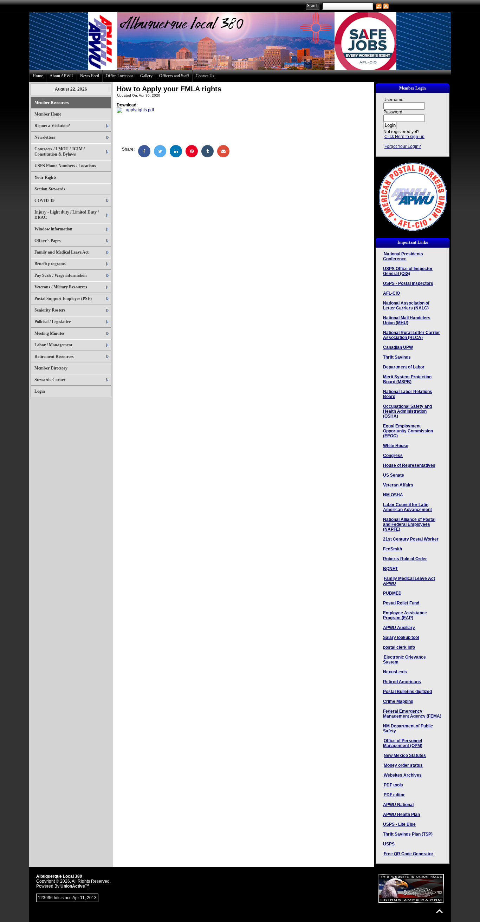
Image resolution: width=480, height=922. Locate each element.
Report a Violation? (52, 125)
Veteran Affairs (398, 485)
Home (38, 75)
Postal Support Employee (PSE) (63, 298)
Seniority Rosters (49, 310)
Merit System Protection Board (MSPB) (407, 379)
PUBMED (392, 593)
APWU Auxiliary (399, 627)
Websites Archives (403, 775)
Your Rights (45, 177)
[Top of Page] (439, 911)
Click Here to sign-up (404, 136)
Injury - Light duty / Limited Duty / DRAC (66, 215)
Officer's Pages (47, 240)
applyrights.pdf (140, 109)
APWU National (398, 804)
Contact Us (205, 75)
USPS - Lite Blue (399, 824)
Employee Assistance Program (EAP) (405, 615)
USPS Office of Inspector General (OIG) (408, 271)
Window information (53, 229)
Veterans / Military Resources (60, 287)
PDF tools (393, 785)
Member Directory (50, 368)
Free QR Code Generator (408, 853)
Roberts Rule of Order (405, 558)
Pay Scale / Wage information (60, 275)
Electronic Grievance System (404, 660)
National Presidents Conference (403, 256)
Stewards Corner (49, 379)
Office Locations (120, 75)
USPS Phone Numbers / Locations (65, 165)
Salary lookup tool (401, 637)
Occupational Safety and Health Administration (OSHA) (407, 411)
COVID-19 (44, 200)
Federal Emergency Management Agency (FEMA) (412, 714)
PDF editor (394, 794)
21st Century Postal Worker (411, 539)
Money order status (403, 765)
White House (395, 445)
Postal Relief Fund (401, 603)
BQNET (390, 568)
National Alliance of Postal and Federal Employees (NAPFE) (409, 524)
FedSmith (392, 549)
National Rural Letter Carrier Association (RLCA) (411, 335)
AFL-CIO (391, 293)
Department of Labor (403, 367)
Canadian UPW (398, 347)
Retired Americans (402, 681)
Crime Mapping (398, 701)
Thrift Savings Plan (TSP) (408, 834)
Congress (393, 455)
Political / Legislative (52, 321)
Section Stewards (49, 189)
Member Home (47, 114)
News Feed (89, 75)
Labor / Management (53, 344)
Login (39, 391)
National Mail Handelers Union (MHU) (406, 320)
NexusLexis (395, 671)
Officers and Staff (174, 75)
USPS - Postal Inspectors (408, 283)
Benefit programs (50, 263)
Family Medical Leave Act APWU (409, 581)
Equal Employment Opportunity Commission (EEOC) (408, 431)
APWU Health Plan (401, 814)
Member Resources (51, 102)
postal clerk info (399, 647)
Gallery (146, 75)
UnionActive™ (74, 886)
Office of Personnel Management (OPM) (402, 743)
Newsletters (44, 137)
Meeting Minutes (49, 333)
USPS (389, 844)
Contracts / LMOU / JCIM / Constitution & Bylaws (59, 151)
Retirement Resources (54, 356)
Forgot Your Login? (402, 146)
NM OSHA (393, 494)
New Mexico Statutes (405, 755)
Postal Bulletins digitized (407, 691)
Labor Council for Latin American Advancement (407, 507)
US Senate (393, 475)
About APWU (61, 75)
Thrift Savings (397, 357)
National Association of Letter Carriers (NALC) (406, 305)
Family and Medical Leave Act (61, 252)
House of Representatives (409, 465)
